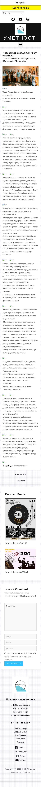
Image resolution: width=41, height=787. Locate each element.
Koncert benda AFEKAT (16, 572)
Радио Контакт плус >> (18, 466)
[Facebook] (13, 19)
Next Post (21, 481)
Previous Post (21, 474)
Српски (6, 13)
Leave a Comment (10, 59)
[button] (20, 44)
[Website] (20, 649)
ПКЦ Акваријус (8, 61)
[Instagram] (27, 19)
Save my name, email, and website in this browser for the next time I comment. (20, 656)
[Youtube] (20, 19)
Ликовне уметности (27, 59)
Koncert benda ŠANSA (16, 543)
